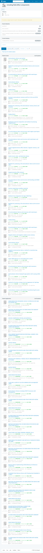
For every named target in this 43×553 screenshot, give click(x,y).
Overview (3, 48)
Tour (32, 1)
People (16, 48)
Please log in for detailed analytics (8, 51)
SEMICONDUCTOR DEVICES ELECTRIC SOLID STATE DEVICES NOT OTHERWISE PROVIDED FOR (21, 31)
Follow (3, 9)
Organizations (9, 48)
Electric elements (21, 28)
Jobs (10, 550)
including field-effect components (21, 40)
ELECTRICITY (21, 26)
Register (36, 1)
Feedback (14, 550)
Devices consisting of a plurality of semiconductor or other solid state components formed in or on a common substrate (21, 34)
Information (22, 48)
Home (4, 550)
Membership (28, 1)
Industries (4, 44)
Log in (41, 1)
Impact (27, 48)
